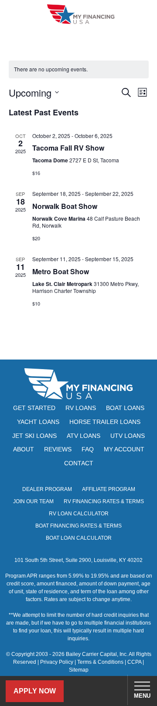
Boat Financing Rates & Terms (78, 526)
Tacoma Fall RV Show (68, 148)
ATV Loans (83, 435)
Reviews (58, 449)
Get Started (34, 407)
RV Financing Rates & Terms (104, 501)
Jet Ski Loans (34, 435)
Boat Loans (125, 407)
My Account (124, 449)
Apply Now (35, 691)
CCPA (134, 662)
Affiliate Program (108, 489)
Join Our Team (33, 501)
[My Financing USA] (81, 14)
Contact (78, 463)
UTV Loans (127, 435)
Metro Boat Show (60, 271)
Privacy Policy (56, 662)
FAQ (88, 449)
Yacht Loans (38, 421)
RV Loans (80, 407)
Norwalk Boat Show (64, 206)
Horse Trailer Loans (104, 421)
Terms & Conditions (100, 662)
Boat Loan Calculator (79, 538)
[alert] (79, 69)
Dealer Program (47, 489)
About (23, 449)
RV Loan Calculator (79, 514)
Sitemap (79, 670)
